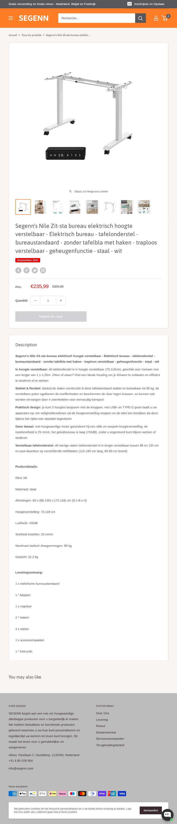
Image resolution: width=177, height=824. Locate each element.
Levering (102, 719)
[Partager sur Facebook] (18, 270)
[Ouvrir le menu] (11, 18)
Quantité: (21, 300)
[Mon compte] (156, 18)
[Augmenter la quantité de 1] (60, 300)
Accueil (13, 35)
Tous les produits (31, 35)
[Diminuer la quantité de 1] (35, 300)
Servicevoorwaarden (110, 738)
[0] (165, 18)
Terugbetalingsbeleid (110, 745)
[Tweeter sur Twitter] (35, 270)
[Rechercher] (140, 18)
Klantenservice (106, 732)
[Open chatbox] (167, 815)
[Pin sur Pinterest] (27, 270)
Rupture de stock (51, 316)
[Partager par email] (43, 270)
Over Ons (102, 713)
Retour (100, 726)
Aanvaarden (151, 810)
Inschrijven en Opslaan (149, 4)
